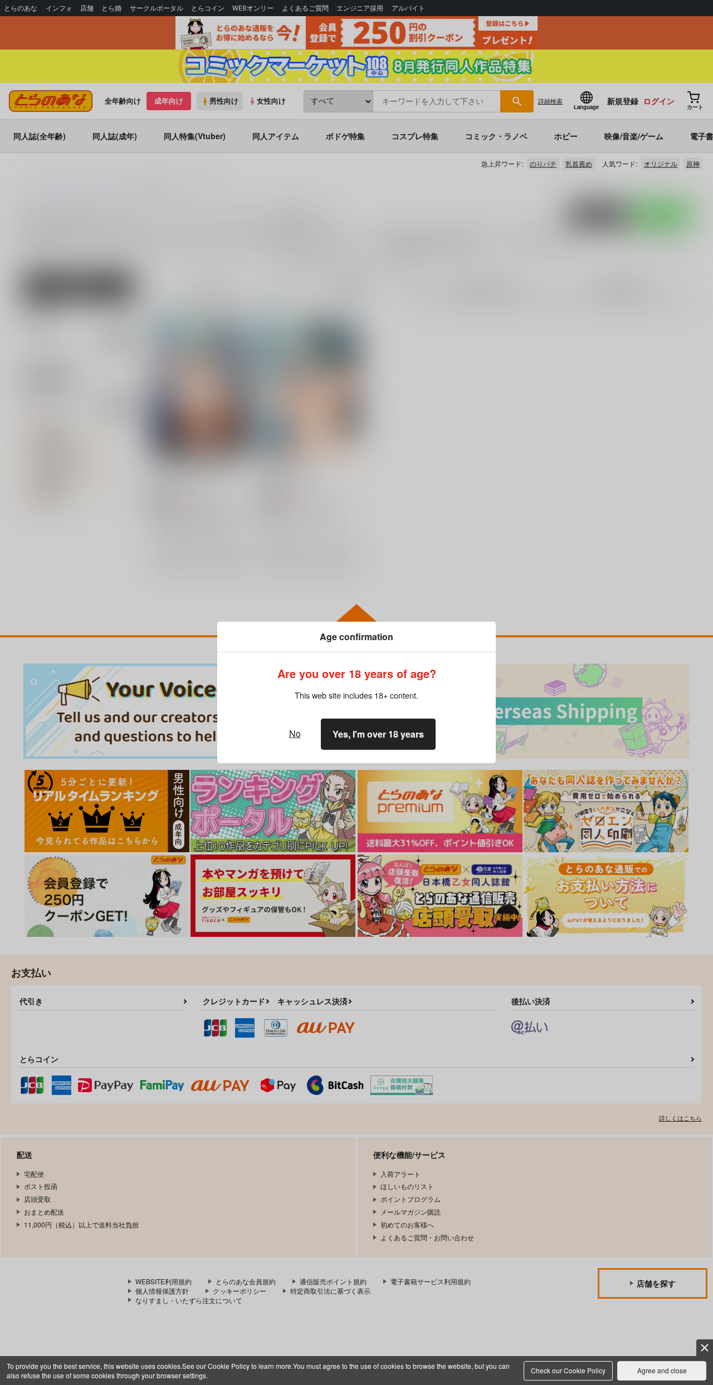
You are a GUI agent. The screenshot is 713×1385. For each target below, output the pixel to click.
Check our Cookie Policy (568, 1370)
